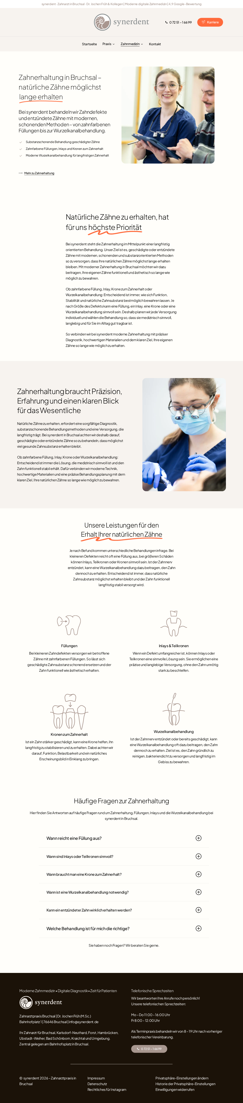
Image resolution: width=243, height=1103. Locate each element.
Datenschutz (97, 1084)
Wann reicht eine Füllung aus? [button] (74, 838)
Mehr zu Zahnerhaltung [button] (39, 173)
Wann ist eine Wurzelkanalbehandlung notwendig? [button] (88, 892)
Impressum (96, 1078)
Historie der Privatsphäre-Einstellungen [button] (185, 1084)
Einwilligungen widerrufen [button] (174, 1089)
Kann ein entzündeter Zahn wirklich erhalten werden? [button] (89, 910)
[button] (151, 1049)
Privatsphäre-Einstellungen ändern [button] (181, 1078)
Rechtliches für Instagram (107, 1089)
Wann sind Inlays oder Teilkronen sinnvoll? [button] (80, 856)
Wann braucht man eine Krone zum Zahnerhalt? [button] (84, 874)
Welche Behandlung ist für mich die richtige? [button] (88, 928)
